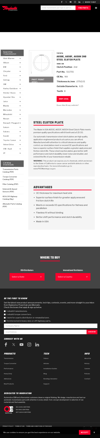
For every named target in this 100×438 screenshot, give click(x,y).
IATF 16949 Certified (23, 412)
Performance (8, 368)
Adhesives (7, 379)
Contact (87, 379)
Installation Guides (50, 368)
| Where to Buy (89, 2)
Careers (87, 368)
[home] (10, 8)
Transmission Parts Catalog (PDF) (10, 170)
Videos (45, 358)
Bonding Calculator (50, 379)
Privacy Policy (8, 426)
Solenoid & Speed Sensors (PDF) (10, 190)
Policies (87, 374)
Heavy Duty (8, 374)
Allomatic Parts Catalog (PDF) (12, 205)
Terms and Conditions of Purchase (39, 426)
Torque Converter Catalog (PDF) (10, 178)
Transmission (8, 358)
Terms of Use (20, 426)
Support (46, 384)
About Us (87, 358)
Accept (84, 432)
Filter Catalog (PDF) (10, 184)
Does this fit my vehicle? (68, 105)
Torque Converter (10, 363)
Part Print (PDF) (38, 80)
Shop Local (64, 99)
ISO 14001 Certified (23, 407)
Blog (45, 374)
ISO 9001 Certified (22, 409)
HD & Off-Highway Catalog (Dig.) (10, 197)
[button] (96, 8)
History (86, 363)
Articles (46, 363)
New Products (9, 384)
